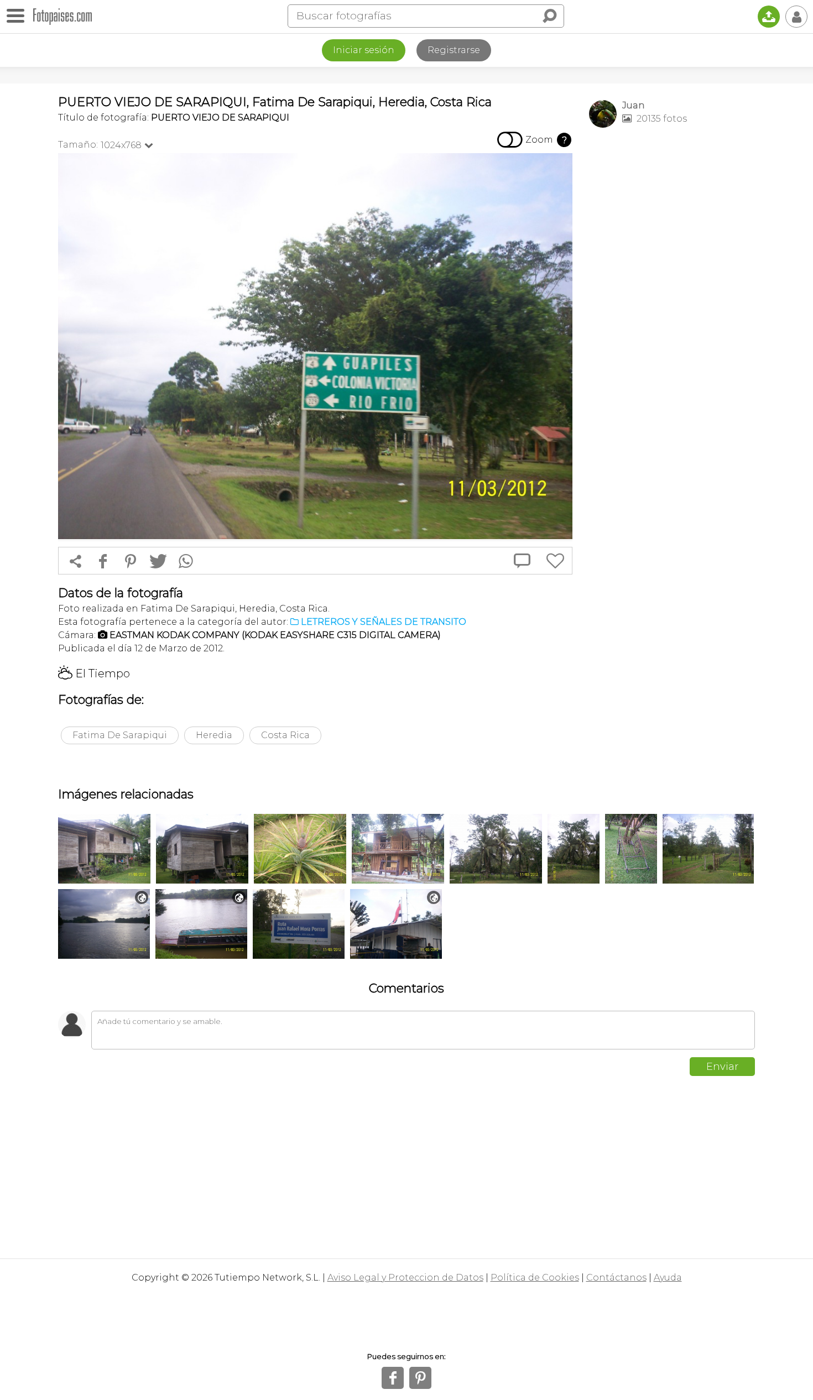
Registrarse (454, 50)
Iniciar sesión (363, 50)
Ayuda (668, 1277)
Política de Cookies (535, 1277)
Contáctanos (616, 1277)
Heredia (214, 735)
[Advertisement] (672, 310)
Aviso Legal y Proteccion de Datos (405, 1277)
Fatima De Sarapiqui (119, 735)
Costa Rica (285, 735)
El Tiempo (94, 673)
